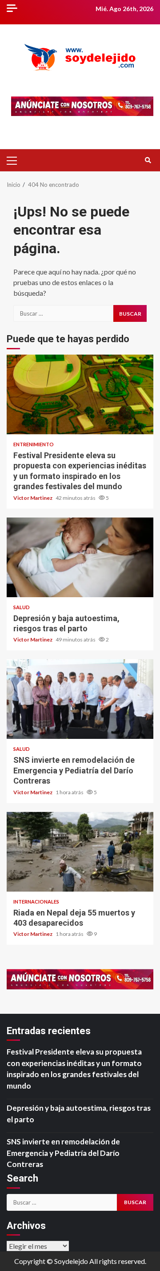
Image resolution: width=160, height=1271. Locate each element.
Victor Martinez (33, 497)
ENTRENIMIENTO (33, 444)
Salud (21, 607)
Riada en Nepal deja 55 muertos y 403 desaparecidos (80, 852)
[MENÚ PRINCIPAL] (15, 160)
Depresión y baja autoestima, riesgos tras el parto (80, 557)
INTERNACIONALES (36, 901)
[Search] (147, 160)
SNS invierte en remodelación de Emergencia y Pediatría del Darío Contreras (80, 699)
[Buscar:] (63, 313)
